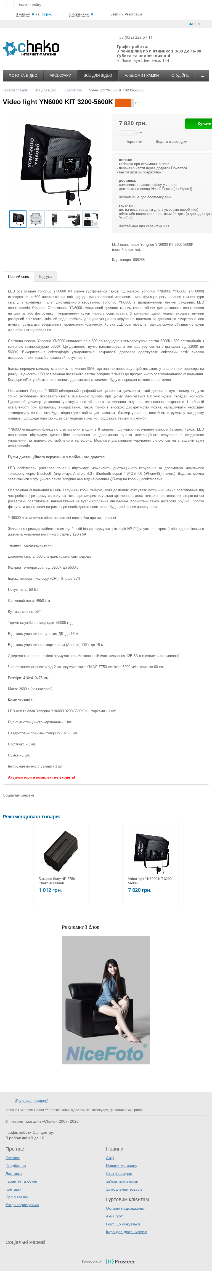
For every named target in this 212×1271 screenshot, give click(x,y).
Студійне (180, 75)
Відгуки (45, 277)
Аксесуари (60, 75)
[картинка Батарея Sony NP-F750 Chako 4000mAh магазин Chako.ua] (61, 851)
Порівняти (134, 141)
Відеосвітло (72, 90)
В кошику (23, 14)
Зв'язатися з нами (122, 1181)
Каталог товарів (15, 90)
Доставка (14, 1173)
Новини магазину (121, 1165)
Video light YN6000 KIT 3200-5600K (150, 881)
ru (200, 23)
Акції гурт (114, 1216)
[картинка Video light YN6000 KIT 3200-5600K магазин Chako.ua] (150, 851)
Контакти (14, 1189)
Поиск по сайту (29, 5)
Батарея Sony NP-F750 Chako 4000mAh (57, 881)
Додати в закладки (171, 141)
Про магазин (17, 1197)
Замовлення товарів (124, 1189)
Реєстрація (133, 14)
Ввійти (115, 14)
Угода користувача (22, 1205)
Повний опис (18, 277)
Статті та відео (119, 1173)
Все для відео (98, 75)
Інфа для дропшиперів (126, 1232)
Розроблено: (92, 1262)
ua (191, 23)
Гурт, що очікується (123, 1224)
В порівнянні (79, 14)
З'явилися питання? (31, 1100)
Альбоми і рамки (142, 75)
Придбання (16, 1165)
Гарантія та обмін (21, 1181)
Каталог (13, 1158)
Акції (110, 1158)
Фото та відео (23, 75)
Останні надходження (125, 1208)
